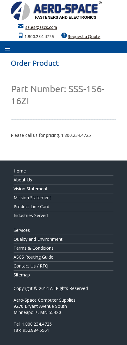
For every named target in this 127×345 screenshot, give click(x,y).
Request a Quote (84, 36)
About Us (23, 180)
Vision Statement (30, 189)
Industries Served (31, 215)
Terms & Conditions (34, 248)
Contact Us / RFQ (31, 266)
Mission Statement (32, 197)
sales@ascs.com (41, 27)
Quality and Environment (38, 239)
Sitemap (22, 275)
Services (22, 230)
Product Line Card (31, 206)
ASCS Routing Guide (33, 257)
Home (20, 171)
